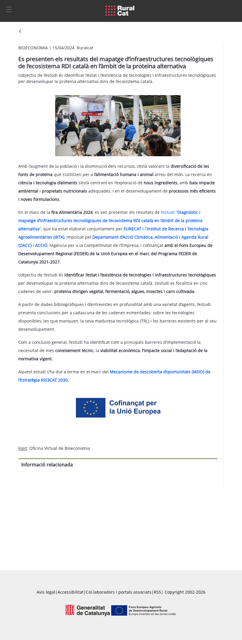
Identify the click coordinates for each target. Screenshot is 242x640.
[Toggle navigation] (8, 9)
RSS (157, 592)
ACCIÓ (41, 245)
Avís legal (46, 592)
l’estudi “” (110, 220)
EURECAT (132, 229)
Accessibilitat (71, 592)
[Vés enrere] (20, 31)
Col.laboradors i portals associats (118, 592)
